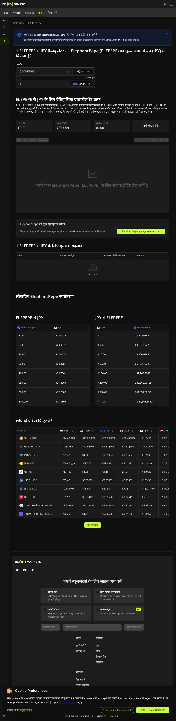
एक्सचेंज (99, 662)
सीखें (98, 651)
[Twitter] (17, 570)
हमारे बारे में (81, 645)
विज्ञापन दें (52, 12)
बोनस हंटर (29, 12)
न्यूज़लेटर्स (16, 12)
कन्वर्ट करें (17, 23)
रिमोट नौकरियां (82, 685)
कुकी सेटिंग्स (114, 715)
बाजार (40, 12)
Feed (5, 12)
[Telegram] (32, 570)
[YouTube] (25, 570)
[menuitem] (4, 20)
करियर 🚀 (81, 651)
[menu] (4, 30)
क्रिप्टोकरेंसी (101, 656)
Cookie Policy (68, 702)
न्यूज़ (97, 645)
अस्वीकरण (101, 715)
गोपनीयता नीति (87, 715)
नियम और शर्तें (71, 715)
